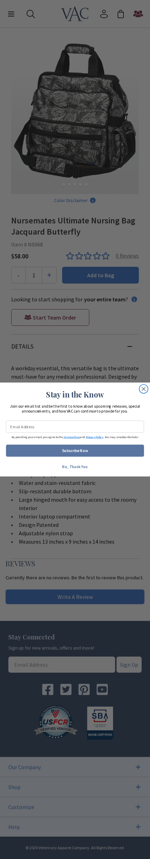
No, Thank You (75, 466)
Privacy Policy (94, 437)
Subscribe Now (75, 450)
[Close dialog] (143, 389)
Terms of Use (71, 437)
